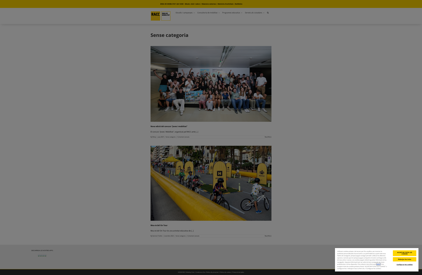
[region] (376, 259)
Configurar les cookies (405, 265)
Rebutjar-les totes (404, 259)
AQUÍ (378, 264)
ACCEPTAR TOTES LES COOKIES (404, 253)
